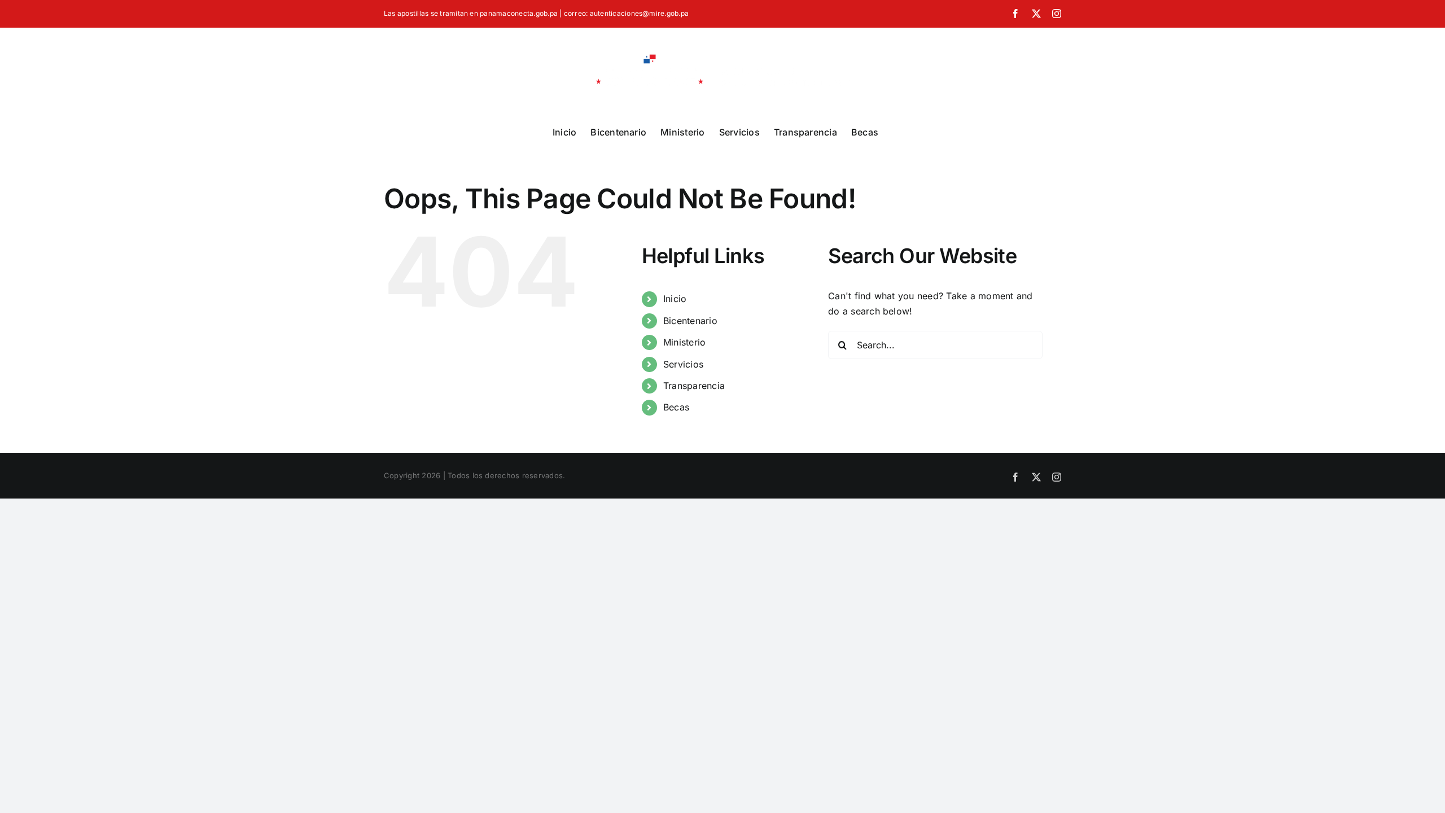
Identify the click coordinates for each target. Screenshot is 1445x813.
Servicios (683, 364)
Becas (676, 407)
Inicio (674, 298)
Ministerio (684, 342)
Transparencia (694, 385)
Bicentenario (690, 320)
